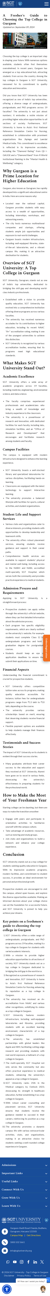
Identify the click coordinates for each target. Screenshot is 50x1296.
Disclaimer (9, 1275)
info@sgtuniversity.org (21, 1250)
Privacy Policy (24, 1275)
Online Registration (46, 648)
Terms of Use (39, 1275)
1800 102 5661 (17, 1242)
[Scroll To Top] (47, 1279)
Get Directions (34, 1235)
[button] (7, 1289)
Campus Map (16, 1235)
